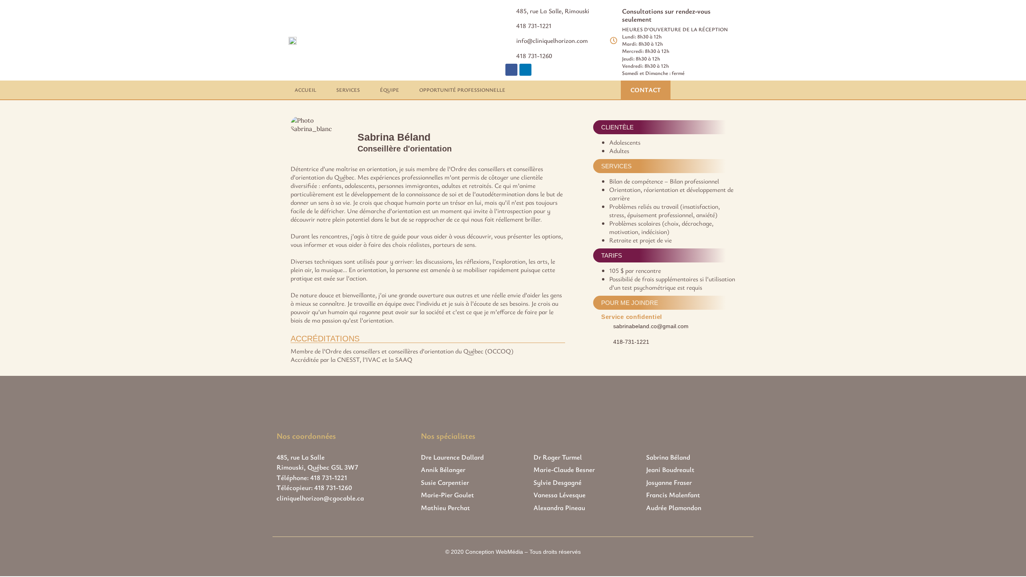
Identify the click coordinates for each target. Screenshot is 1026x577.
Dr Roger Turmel (557, 457)
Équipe (389, 89)
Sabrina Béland (668, 457)
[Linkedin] (525, 70)
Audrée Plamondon (673, 507)
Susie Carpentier (445, 482)
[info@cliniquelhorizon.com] (507, 40)
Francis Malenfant (673, 494)
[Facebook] (511, 70)
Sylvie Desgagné (557, 482)
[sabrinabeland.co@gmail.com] (604, 325)
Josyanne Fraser (669, 482)
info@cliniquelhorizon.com (552, 40)
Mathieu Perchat (445, 507)
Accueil (305, 89)
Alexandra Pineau (559, 507)
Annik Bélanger (443, 469)
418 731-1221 (533, 25)
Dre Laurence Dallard (452, 457)
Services (348, 89)
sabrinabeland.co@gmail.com (651, 326)
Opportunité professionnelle (462, 89)
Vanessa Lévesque (559, 494)
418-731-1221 (631, 342)
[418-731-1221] (604, 341)
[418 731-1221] (507, 25)
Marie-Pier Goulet (447, 494)
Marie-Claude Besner (564, 469)
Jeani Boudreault (670, 469)
